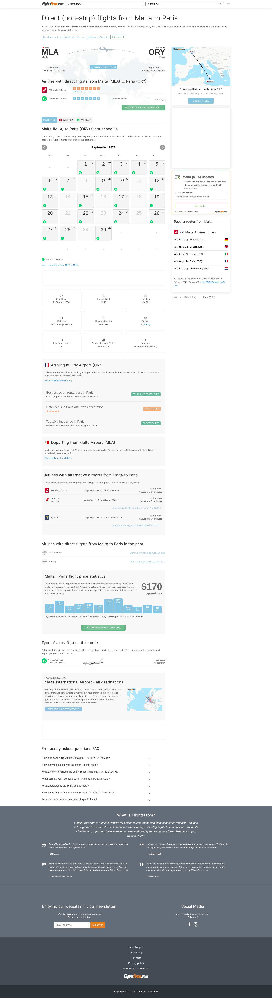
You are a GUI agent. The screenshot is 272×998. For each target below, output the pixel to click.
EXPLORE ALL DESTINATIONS (63, 709)
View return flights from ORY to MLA (60, 265)
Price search (118, 37)
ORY (157, 52)
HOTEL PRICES (152, 409)
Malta (174, 297)
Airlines (92, 37)
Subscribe (97, 925)
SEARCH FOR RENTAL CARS (146, 394)
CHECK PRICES (201, 101)
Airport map (136, 952)
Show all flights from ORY (58, 380)
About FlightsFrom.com (136, 968)
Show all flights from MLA (57, 458)
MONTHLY (49, 120)
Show (146, 324)
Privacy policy (136, 963)
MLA (50, 52)
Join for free (201, 206)
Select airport (136, 947)
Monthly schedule (52, 37)
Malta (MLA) (190, 297)
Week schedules (73, 37)
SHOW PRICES (142, 107)
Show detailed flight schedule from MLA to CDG (135, 508)
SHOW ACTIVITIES (151, 423)
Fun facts (136, 958)
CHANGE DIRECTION (104, 67)
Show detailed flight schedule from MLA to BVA (136, 525)
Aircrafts (104, 37)
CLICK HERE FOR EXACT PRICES (101, 627)
